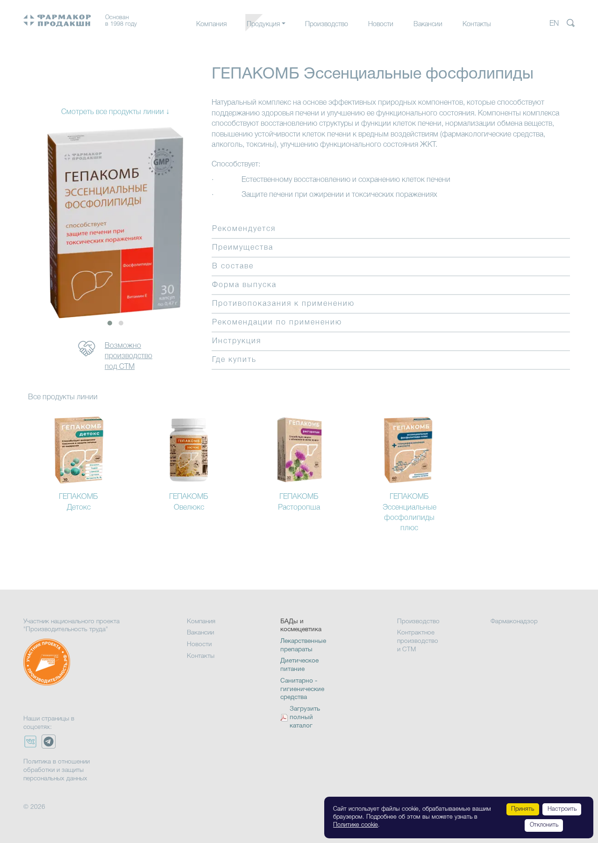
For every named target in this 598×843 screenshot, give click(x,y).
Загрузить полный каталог (305, 717)
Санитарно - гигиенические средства (302, 689)
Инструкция (236, 341)
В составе (233, 266)
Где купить (234, 360)
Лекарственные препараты (287, 43)
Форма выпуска (244, 285)
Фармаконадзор (514, 622)
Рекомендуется (244, 229)
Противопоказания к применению (283, 304)
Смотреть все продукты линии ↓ (115, 112)
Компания (211, 25)
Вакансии (427, 25)
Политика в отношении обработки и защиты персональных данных (56, 770)
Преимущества (242, 248)
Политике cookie (355, 825)
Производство (326, 25)
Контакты (477, 25)
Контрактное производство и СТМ (417, 641)
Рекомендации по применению (277, 322)
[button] (109, 323)
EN (554, 24)
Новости (380, 25)
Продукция (263, 25)
